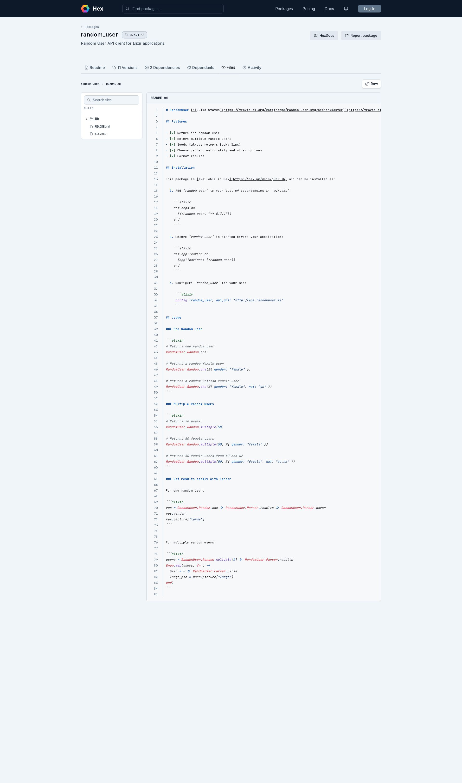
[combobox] (173, 8)
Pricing (308, 8)
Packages (284, 8)
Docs (329, 8)
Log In (369, 8)
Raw (374, 84)
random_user (99, 34)
